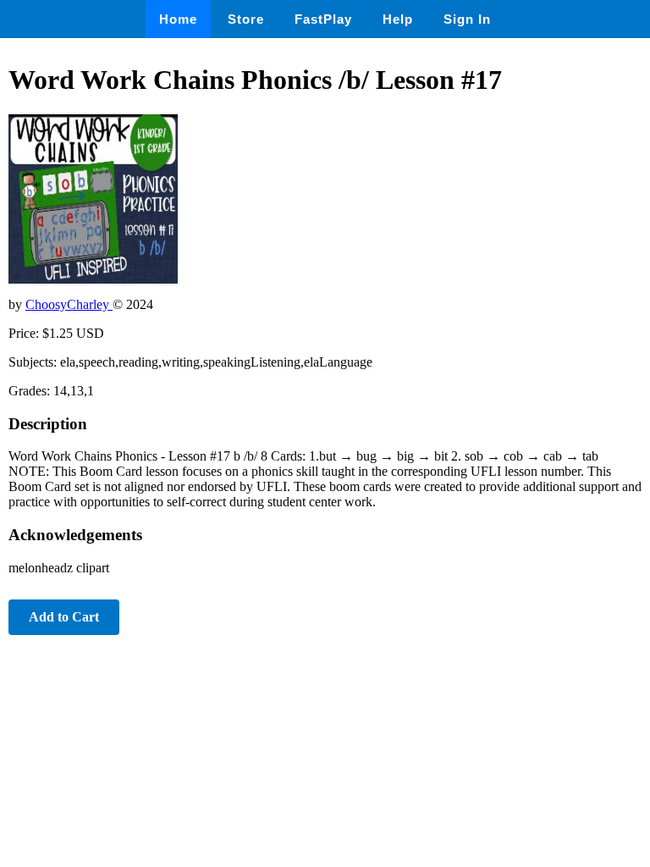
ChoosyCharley (69, 304)
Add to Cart (64, 617)
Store (246, 19)
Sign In (467, 19)
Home (178, 19)
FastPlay (323, 19)
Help (398, 19)
